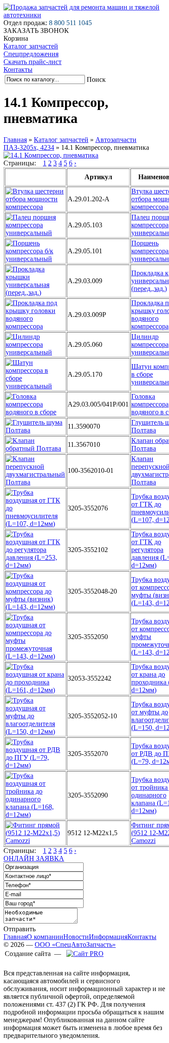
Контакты (17, 69)
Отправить (19, 929)
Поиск (96, 79)
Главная (15, 139)
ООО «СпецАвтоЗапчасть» (75, 944)
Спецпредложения (30, 54)
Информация (108, 936)
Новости (76, 936)
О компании (45, 936)
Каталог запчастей (30, 46)
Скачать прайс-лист (32, 61)
